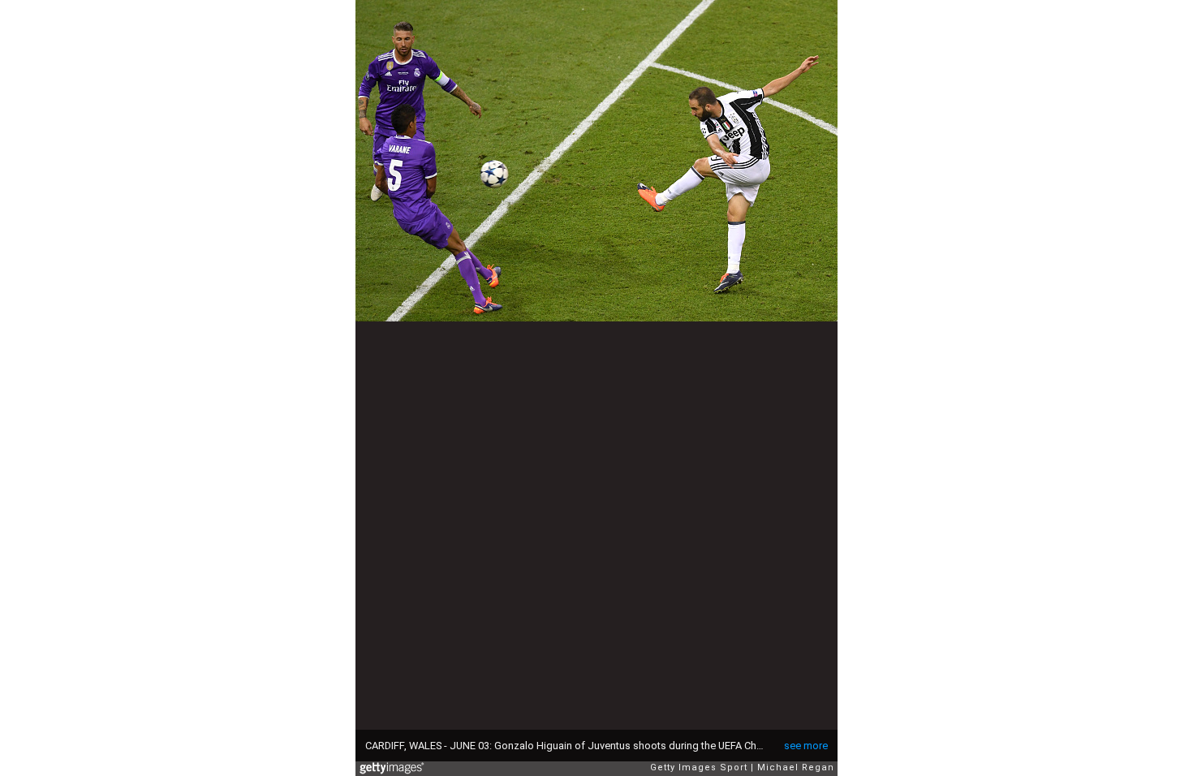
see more (806, 745)
